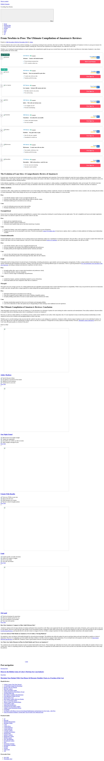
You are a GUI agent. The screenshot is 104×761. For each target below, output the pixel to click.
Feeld (2, 553)
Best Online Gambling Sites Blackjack (13, 694)
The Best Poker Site (9, 693)
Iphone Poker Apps (9, 697)
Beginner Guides (8, 723)
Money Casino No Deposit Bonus (12, 702)
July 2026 (6, 757)
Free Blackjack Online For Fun (12, 696)
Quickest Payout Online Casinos (12, 706)
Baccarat (6, 720)
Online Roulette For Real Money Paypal (14, 692)
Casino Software (8, 729)
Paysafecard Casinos (9, 740)
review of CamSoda (52, 240)
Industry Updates (8, 735)
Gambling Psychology (9, 732)
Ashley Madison (6, 375)
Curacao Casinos (8, 730)
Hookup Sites (7, 25)
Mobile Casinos (8, 738)
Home (5, 24)
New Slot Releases (8, 739)
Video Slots (7, 749)
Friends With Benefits (8, 494)
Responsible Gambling (9, 745)
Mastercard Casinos (9, 736)
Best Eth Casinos (8, 689)
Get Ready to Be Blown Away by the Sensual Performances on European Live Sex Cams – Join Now (29, 711)
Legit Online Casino (9, 703)
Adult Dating (7, 27)
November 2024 (8, 759)
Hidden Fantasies (5, 4)
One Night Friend (6, 434)
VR (5, 32)
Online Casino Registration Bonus (12, 708)
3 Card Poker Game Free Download (13, 686)
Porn (5, 31)
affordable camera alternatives (86, 320)
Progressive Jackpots (9, 743)
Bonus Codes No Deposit (10, 687)
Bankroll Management (9, 721)
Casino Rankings (8, 727)
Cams (5, 29)
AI (4, 34)
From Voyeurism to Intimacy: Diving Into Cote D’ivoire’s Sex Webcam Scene (23, 712)
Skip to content (4, 1)
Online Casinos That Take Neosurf (13, 684)
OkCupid (4, 613)
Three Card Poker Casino (10, 690)
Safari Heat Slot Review (10, 705)
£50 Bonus (6, 709)
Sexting (6, 28)
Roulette (6, 746)
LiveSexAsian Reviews (7, 631)
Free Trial (3, 384)
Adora (31, 42)
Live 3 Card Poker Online (10, 700)
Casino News (7, 726)
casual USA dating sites (49, 231)
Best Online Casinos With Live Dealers (14, 699)
